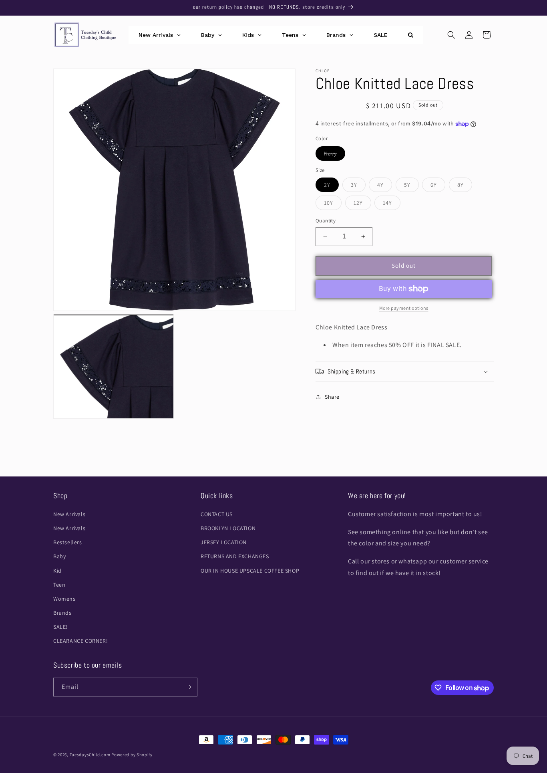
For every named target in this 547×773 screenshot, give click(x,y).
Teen (59, 584)
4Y (384, 186)
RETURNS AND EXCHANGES (235, 556)
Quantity (326, 220)
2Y (331, 186)
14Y (391, 204)
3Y (358, 186)
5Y (411, 186)
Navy (334, 155)
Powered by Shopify (132, 754)
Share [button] (332, 396)
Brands (62, 612)
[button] (451, 35)
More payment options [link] (403, 308)
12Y (362, 204)
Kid (57, 570)
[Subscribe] (188, 687)
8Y (464, 186)
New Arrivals (69, 514)
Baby (59, 556)
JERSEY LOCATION (224, 542)
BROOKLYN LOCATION (228, 528)
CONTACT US (217, 514)
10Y (333, 204)
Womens (64, 598)
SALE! (60, 626)
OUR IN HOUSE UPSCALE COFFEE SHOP (250, 570)
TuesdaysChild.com (90, 754)
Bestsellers (67, 542)
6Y (437, 186)
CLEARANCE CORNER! (80, 640)
